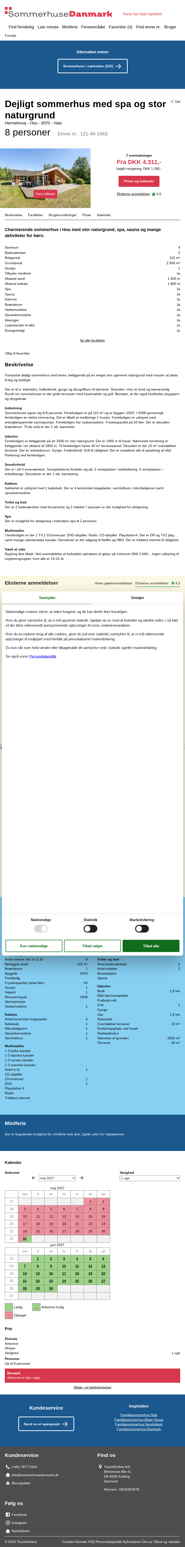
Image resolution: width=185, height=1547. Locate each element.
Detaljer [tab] (137, 597)
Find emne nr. (148, 27)
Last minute (48, 27)
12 (90, 1266)
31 (25, 1239)
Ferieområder (93, 27)
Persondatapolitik (109, 1542)
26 (90, 1281)
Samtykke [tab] (47, 597)
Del (177, 102)
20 (103, 1273)
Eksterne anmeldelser (133, 194)
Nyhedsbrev (132, 1542)
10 (64, 1266)
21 (25, 1281)
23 (51, 1281)
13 (103, 1266)
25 (77, 1281)
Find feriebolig (21, 27)
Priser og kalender (139, 181)
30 (51, 1288)
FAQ (91, 1542)
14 (25, 1273)
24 (64, 1281)
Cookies (68, 1542)
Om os (147, 1542)
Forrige (33, 1177)
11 (77, 1266)
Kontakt (81, 1542)
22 (38, 1281)
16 (51, 1273)
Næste (81, 1177)
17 (64, 1273)
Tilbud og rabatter (166, 1542)
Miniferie (70, 27)
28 (25, 1288)
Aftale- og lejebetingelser (93, 1387)
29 (38, 1288)
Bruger (170, 27)
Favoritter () (120, 27)
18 (77, 1273)
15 (38, 1273)
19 (90, 1273)
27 (103, 1281)
